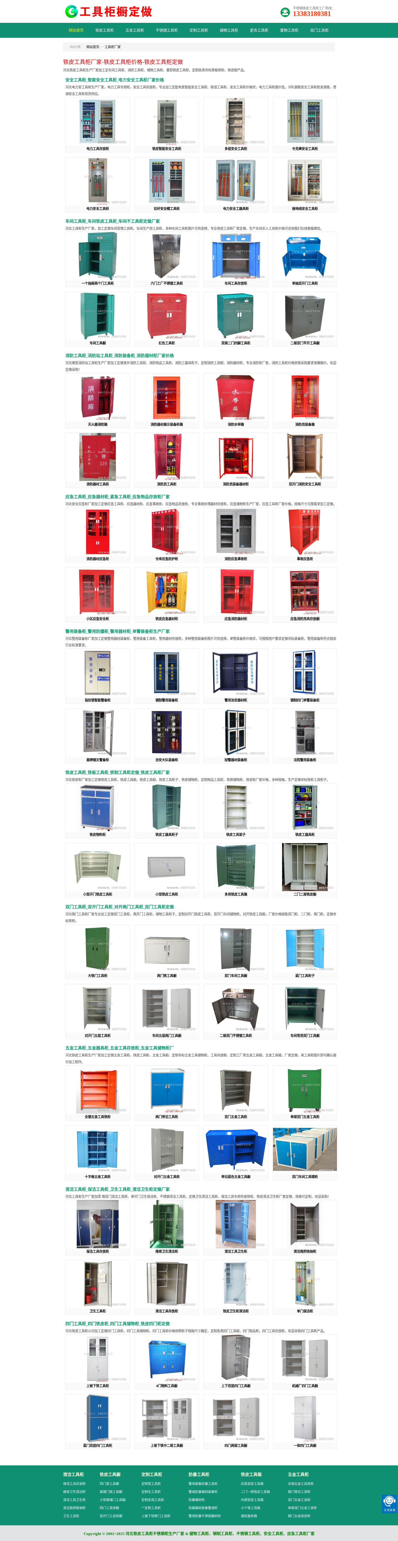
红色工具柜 (167, 343)
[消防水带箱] (236, 397)
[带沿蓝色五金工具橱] (236, 1149)
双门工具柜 (319, 30)
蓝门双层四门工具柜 (97, 1445)
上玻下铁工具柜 (97, 1386)
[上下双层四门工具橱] (236, 1359)
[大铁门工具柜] (98, 949)
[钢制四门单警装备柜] (305, 673)
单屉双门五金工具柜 (304, 1116)
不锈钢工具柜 (167, 30)
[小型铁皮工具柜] (167, 867)
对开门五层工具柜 (98, 1035)
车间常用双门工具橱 (304, 1035)
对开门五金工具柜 (167, 1176)
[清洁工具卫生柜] (236, 1224)
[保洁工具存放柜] (98, 1224)
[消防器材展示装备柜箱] (167, 397)
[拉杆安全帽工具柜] (167, 181)
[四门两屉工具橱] (236, 1418)
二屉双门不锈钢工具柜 (236, 1035)
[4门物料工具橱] (167, 1359)
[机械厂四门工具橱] (305, 1359)
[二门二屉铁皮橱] (305, 867)
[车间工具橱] (98, 316)
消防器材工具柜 (97, 484)
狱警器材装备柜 (236, 760)
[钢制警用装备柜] (167, 673)
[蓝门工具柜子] (305, 949)
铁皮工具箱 (251, 1474)
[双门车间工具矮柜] (305, 1149)
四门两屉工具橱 (236, 1445)
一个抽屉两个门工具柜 (98, 283)
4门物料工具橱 (166, 1386)
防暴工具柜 (199, 1474)
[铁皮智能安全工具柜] (167, 122)
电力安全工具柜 (97, 208)
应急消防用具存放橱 (304, 618)
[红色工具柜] (167, 316)
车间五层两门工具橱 (166, 1035)
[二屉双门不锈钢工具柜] (236, 1008)
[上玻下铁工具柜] (98, 1359)
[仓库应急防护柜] (167, 532)
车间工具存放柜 (236, 283)
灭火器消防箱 (97, 424)
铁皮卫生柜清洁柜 (236, 1311)
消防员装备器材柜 (236, 484)
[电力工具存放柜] (98, 122)
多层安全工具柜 (236, 148)
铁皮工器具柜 (305, 834)
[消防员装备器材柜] (236, 457)
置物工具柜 (289, 30)
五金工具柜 (135, 30)
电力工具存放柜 (97, 148)
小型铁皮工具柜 (166, 894)
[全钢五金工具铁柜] (98, 1090)
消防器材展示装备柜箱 (167, 424)
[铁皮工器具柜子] (167, 807)
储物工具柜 (229, 30)
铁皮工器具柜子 (166, 834)
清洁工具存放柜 (166, 1311)
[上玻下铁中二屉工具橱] (167, 1418)
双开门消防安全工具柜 (305, 484)
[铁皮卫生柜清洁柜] (236, 1284)
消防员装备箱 (305, 424)
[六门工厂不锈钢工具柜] (167, 256)
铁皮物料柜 (98, 834)
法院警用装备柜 (305, 760)
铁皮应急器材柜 (166, 618)
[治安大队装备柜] (167, 732)
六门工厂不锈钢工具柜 (167, 283)
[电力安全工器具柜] (236, 181)
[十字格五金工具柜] (98, 1149)
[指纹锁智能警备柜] (98, 673)
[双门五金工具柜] (236, 1090)
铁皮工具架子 (236, 834)
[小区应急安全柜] (98, 591)
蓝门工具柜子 (305, 975)
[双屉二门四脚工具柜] (236, 316)
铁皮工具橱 (110, 1474)
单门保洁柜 (305, 1311)
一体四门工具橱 (305, 1445)
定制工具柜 (199, 30)
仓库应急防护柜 (166, 559)
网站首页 (76, 30)
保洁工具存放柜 (97, 1251)
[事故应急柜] (305, 532)
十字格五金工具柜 (98, 1176)
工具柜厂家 (113, 47)
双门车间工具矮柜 (305, 1176)
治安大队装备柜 (166, 760)
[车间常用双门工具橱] (305, 1008)
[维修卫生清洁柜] (167, 1224)
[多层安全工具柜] (236, 122)
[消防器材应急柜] (98, 532)
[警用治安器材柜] (236, 673)
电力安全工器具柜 (236, 208)
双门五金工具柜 (236, 1116)
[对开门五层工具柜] (98, 1008)
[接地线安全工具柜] (305, 181)
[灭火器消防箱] (98, 397)
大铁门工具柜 (97, 975)
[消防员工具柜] (167, 457)
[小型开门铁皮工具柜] (98, 867)
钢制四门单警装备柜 (304, 700)
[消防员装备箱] (305, 397)
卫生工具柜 (98, 1311)
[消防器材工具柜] (98, 457)
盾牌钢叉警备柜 (97, 760)
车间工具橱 (98, 343)
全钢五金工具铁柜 (98, 1116)
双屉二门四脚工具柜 (235, 343)
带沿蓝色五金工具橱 (235, 1176)
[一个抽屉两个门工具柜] (98, 256)
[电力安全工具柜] (98, 181)
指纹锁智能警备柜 (98, 700)
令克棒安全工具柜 (305, 148)
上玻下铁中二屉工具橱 (167, 1445)
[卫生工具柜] (98, 1284)
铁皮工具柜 (104, 30)
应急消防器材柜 (236, 618)
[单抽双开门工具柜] (305, 256)
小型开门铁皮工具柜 (97, 894)
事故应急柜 (305, 559)
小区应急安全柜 (97, 618)
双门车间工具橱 (236, 975)
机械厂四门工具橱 (305, 1386)
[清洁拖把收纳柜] (305, 1224)
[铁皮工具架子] (236, 807)
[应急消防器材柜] (236, 591)
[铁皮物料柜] (98, 807)
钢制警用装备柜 (166, 700)
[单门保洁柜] (305, 1284)
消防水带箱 (236, 424)
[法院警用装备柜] (305, 732)
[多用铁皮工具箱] (236, 867)
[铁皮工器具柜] (305, 807)
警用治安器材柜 (236, 700)
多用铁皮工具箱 (236, 894)
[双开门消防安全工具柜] (305, 457)
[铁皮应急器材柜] (167, 591)
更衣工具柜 (259, 30)
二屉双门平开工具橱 (304, 343)
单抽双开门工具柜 (305, 283)
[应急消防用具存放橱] (305, 591)
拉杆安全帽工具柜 (167, 208)
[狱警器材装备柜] (236, 732)
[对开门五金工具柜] (167, 1149)
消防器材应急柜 (97, 559)
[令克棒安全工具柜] (305, 122)
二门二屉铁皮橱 (305, 894)
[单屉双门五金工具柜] (305, 1090)
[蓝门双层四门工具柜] (98, 1418)
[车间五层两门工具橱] (167, 1008)
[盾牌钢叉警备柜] (98, 732)
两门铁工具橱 (166, 975)
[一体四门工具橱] (305, 1418)
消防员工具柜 (166, 484)
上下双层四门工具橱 (235, 1386)
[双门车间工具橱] (236, 949)
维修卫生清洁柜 (166, 1251)
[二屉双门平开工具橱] (305, 316)
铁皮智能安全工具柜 (166, 148)
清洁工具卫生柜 (236, 1251)
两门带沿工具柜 (166, 1116)
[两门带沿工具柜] (167, 1090)
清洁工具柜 (73, 1474)
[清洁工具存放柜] (167, 1284)
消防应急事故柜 (236, 559)
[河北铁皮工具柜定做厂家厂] (110, 16)
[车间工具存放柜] (236, 256)
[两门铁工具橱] (167, 949)
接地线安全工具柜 (305, 208)
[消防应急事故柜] (236, 532)
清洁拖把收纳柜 (305, 1251)
